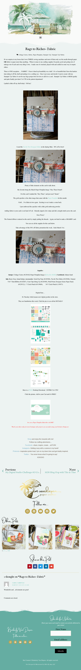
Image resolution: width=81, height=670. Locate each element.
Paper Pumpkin (37, 55)
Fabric (30, 55)
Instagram (25, 448)
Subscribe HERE (50, 275)
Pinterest (16, 451)
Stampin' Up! (47, 55)
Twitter (26, 454)
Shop (29, 439)
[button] (40, 37)
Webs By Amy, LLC (50, 664)
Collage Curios (23, 55)
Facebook (28, 445)
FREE (31, 390)
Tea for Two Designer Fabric (32, 147)
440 (9, 551)
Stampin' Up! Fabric (58, 55)
